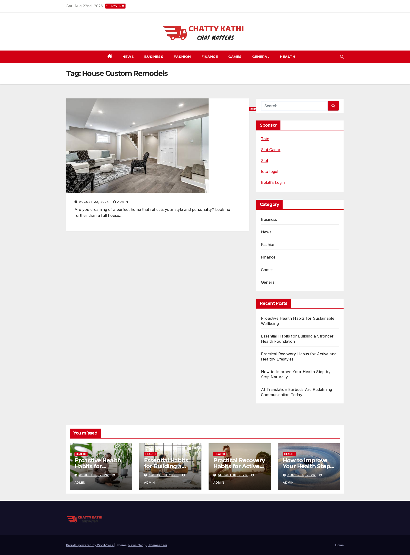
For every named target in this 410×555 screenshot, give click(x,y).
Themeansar (157, 545)
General (261, 57)
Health (287, 57)
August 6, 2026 (301, 475)
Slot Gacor (270, 149)
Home (339, 545)
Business (153, 57)
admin (122, 202)
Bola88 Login (273, 182)
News (128, 57)
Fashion (182, 57)
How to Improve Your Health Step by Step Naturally (307, 466)
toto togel (269, 171)
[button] (342, 56)
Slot (264, 160)
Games (235, 57)
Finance (209, 57)
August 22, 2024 (94, 202)
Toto (265, 138)
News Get (135, 545)
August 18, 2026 (94, 475)
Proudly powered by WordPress (90, 545)
